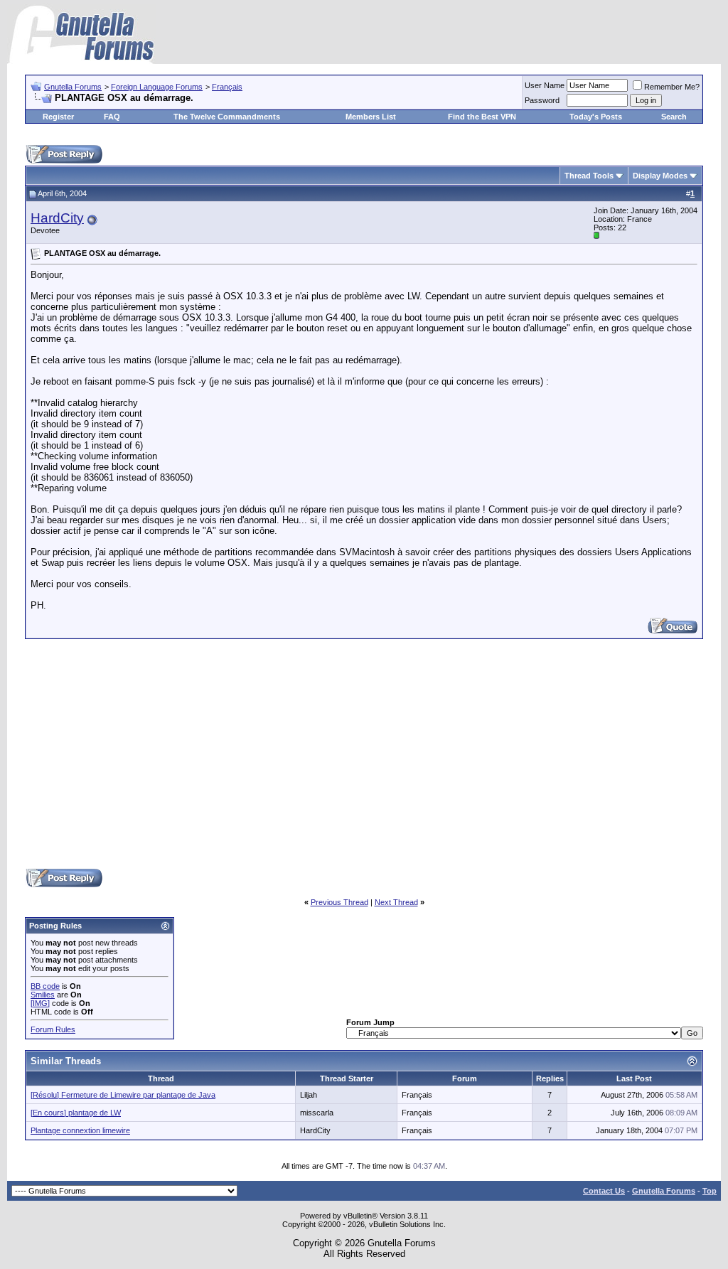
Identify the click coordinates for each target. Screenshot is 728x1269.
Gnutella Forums (73, 86)
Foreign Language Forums (157, 86)
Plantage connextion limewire (80, 1130)
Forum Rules (53, 1029)
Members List (371, 116)
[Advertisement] (364, 752)
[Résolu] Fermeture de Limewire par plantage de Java (123, 1095)
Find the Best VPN (482, 116)
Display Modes (660, 175)
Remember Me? (672, 86)
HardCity (57, 217)
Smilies (43, 994)
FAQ (112, 116)
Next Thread (396, 902)
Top (709, 1191)
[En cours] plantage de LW (76, 1112)
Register (58, 116)
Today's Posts (595, 116)
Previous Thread (339, 902)
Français (227, 86)
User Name (544, 85)
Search (674, 116)
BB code (45, 986)
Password (542, 100)
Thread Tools (589, 175)
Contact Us (604, 1191)
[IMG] (40, 1003)
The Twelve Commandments (226, 116)
